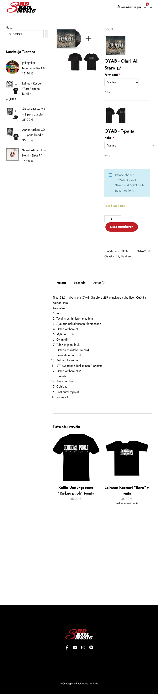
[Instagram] (83, 648)
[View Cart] (145, 6)
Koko (109, 137)
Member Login (131, 7)
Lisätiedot (80, 282)
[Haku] (46, 34)
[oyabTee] (115, 115)
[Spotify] (91, 648)
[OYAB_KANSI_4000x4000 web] (115, 45)
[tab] (61, 282)
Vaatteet (126, 256)
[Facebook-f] (67, 648)
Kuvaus (61, 282)
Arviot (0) (99, 282)
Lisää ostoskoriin (121, 226)
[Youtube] (75, 648)
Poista (107, 92)
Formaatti (112, 74)
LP (117, 256)
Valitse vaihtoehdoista (127, 503)
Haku (9, 27)
